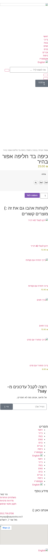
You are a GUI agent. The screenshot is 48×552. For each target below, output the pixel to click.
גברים (40, 445)
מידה (44, 174)
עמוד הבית (43, 150)
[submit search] (7, 70)
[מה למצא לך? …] (29, 70)
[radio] (46, 183)
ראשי (40, 429)
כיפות (29, 150)
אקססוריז (38, 452)
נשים (40, 439)
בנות (41, 436)
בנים (35, 150)
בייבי (40, 433)
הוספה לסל (32, 195)
